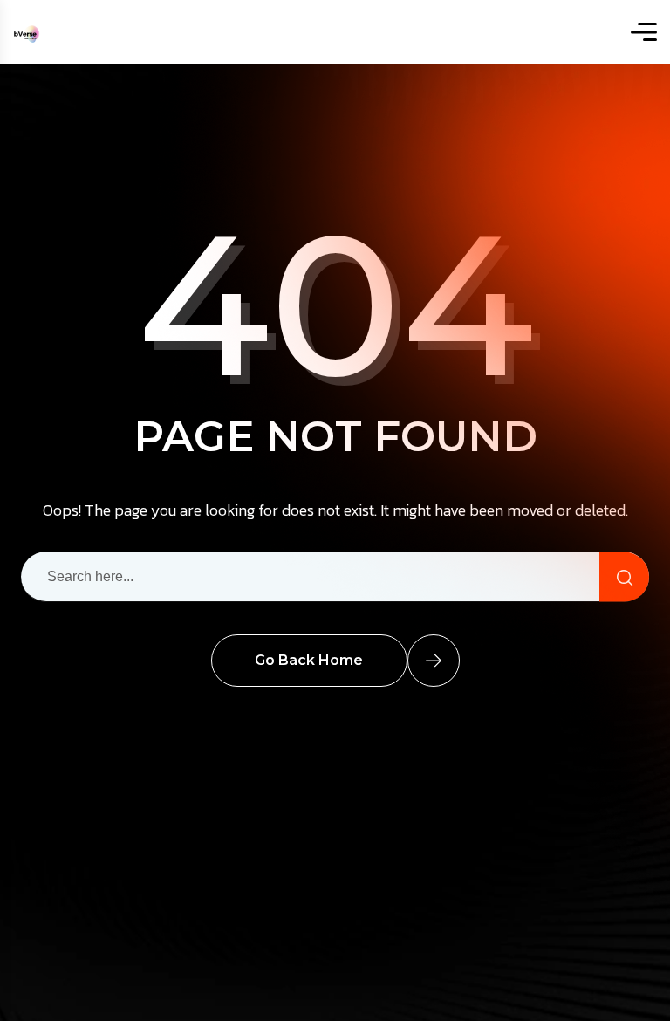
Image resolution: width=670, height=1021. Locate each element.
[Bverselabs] (26, 32)
